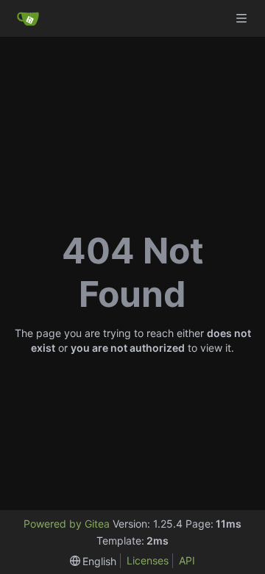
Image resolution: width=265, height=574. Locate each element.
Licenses (148, 560)
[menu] (93, 561)
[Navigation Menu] (243, 18)
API (187, 560)
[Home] (28, 18)
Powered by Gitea (67, 523)
